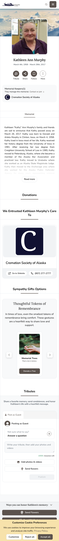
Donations (29, 195)
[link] (29, 354)
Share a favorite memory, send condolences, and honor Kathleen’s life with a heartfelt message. (29, 402)
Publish (42, 476)
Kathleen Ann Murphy (29, 60)
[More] (43, 74)
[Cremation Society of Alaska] (7, 97)
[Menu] (53, 4)
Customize (14, 536)
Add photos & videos (31, 461)
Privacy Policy (41, 530)
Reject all (29, 536)
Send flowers (31, 468)
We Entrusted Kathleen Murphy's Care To (29, 213)
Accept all (45, 536)
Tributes (29, 391)
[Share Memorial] (25, 74)
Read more (29, 179)
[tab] (12, 415)
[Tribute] (16, 74)
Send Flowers (32, 512)
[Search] (46, 4)
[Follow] (34, 74)
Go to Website (18, 273)
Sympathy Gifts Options (29, 289)
